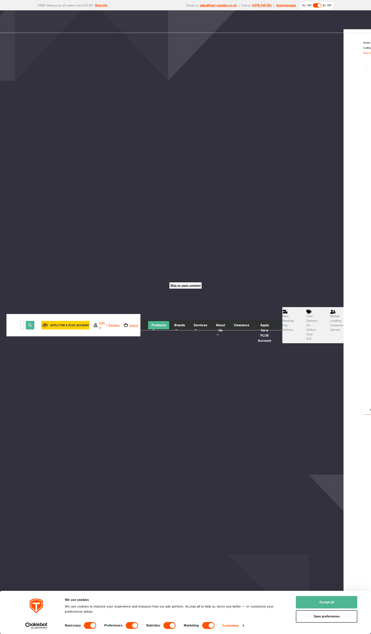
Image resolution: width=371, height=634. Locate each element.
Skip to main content (185, 285)
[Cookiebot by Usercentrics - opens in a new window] (36, 625)
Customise (230, 625)
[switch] (132, 625)
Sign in (102, 325)
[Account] (95, 325)
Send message (286, 5)
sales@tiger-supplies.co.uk (218, 5)
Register (114, 325)
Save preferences (327, 616)
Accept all (326, 602)
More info (101, 5)
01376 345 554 (262, 5)
